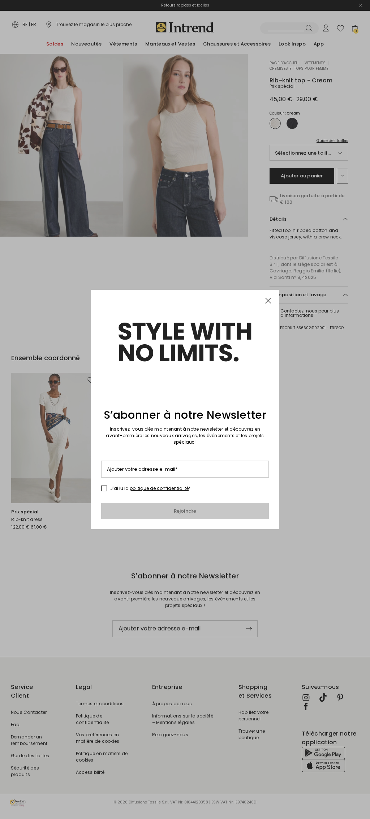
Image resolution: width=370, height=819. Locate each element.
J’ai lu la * (150, 488)
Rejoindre (185, 511)
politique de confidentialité (159, 488)
